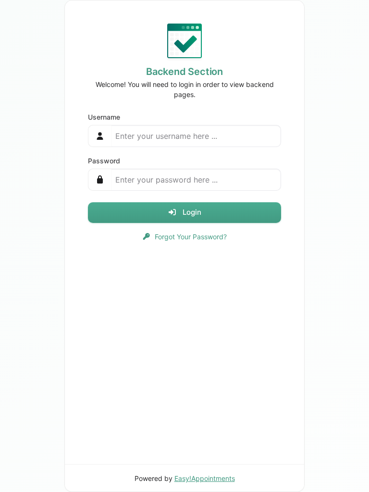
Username (104, 117)
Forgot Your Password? (190, 237)
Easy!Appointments (204, 478)
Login (191, 212)
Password (104, 161)
